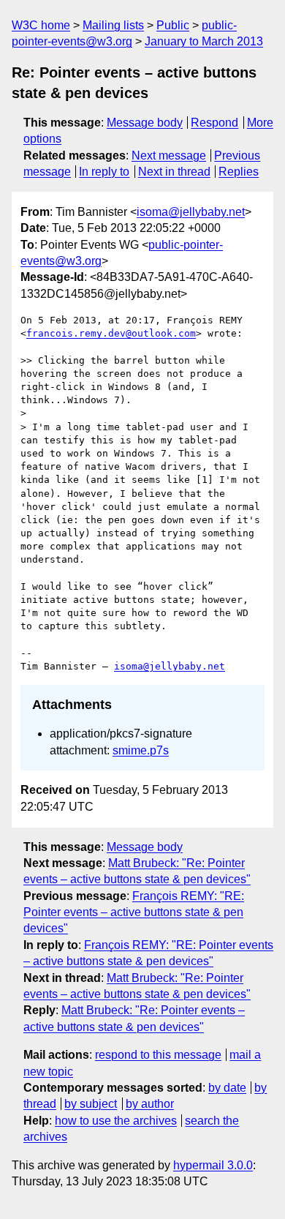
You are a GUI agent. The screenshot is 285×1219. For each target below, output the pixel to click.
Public (172, 25)
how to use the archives (116, 1120)
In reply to (104, 171)
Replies (238, 171)
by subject (90, 1104)
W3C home (41, 25)
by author (150, 1104)
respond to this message (158, 1055)
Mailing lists (113, 25)
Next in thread (174, 171)
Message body (145, 122)
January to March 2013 (204, 41)
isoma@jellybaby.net (191, 212)
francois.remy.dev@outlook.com (111, 333)
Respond (214, 122)
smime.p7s (141, 750)
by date (227, 1087)
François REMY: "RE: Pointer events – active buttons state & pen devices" (133, 912)
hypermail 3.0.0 (213, 1165)
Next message (169, 155)
